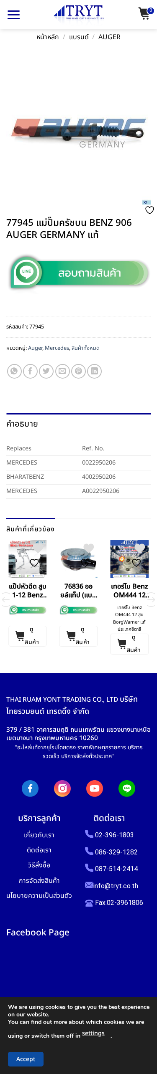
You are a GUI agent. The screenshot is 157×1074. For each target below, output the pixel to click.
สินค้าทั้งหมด (86, 348)
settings (93, 1033)
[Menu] (13, 15)
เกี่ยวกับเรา (39, 835)
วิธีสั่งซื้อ (39, 865)
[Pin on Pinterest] (78, 371)
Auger (109, 37)
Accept (25, 1059)
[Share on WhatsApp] (14, 371)
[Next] (151, 599)
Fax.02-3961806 (118, 903)
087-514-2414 (116, 869)
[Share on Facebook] (30, 371)
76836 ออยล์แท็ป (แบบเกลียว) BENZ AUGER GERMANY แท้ (78, 591)
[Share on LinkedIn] (94, 371)
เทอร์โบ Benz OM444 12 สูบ (129, 591)
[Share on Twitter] (46, 371)
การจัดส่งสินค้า (39, 880)
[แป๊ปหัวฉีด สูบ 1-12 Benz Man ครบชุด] (27, 559)
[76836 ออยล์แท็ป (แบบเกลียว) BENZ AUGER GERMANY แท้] (78, 559)
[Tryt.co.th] (79, 16)
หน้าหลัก (47, 37)
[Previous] (6, 599)
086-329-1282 (116, 852)
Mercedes (57, 348)
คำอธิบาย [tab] (22, 424)
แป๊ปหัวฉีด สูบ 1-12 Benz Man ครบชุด (27, 591)
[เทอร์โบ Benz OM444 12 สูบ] (129, 559)
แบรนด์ (79, 37)
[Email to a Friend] (62, 371)
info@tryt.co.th (115, 886)
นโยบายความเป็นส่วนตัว (39, 896)
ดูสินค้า (32, 636)
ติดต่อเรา (39, 850)
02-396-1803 (114, 835)
